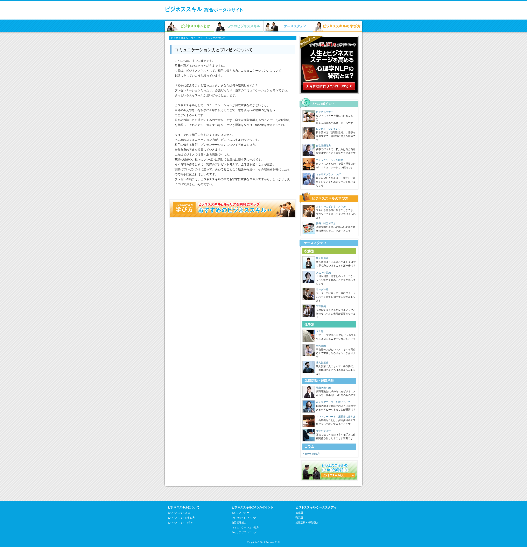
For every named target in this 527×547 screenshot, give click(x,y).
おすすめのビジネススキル (331, 206)
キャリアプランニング (328, 174)
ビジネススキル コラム (180, 522)
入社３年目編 (323, 272)
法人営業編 (322, 362)
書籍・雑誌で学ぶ (326, 223)
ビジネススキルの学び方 (181, 517)
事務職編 (321, 345)
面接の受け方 (323, 431)
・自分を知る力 (311, 453)
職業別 (299, 517)
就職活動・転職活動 (306, 522)
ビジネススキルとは (179, 512)
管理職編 (321, 306)
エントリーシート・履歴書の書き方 (336, 416)
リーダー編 (322, 289)
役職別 (299, 512)
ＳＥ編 (319, 331)
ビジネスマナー (324, 111)
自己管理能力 (323, 145)
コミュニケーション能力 (329, 160)
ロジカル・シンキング (328, 128)
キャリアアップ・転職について (333, 402)
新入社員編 (322, 258)
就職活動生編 (323, 387)
